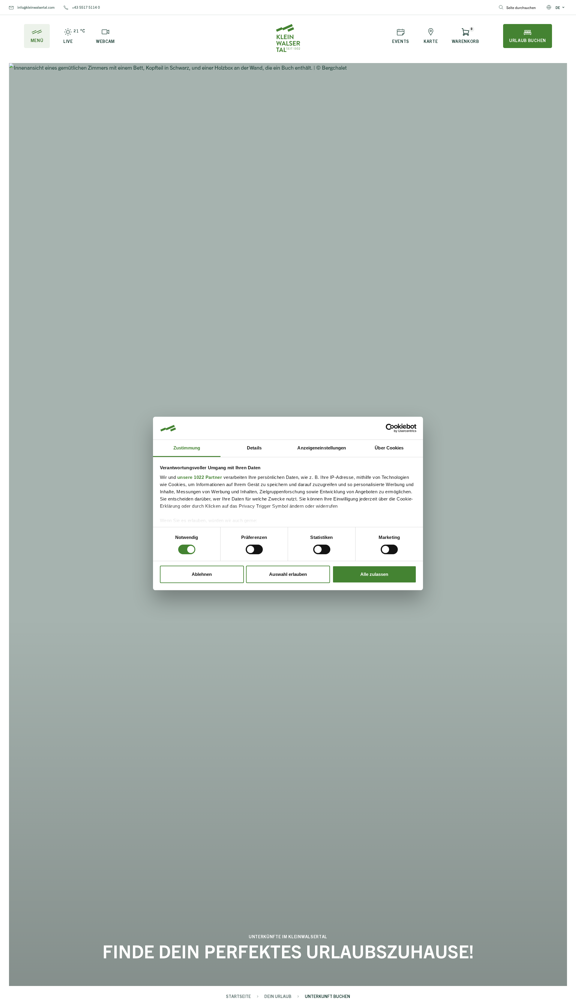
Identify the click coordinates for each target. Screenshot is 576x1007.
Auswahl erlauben (288, 574)
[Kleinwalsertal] (288, 38)
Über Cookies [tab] (389, 448)
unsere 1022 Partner (199, 477)
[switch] (254, 549)
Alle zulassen (374, 574)
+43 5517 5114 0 (85, 7)
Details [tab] (254, 448)
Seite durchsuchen (521, 7)
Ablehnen (202, 574)
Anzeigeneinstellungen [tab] (321, 448)
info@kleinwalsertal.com (35, 7)
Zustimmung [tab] (186, 448)
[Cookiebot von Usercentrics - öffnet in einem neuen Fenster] (390, 428)
